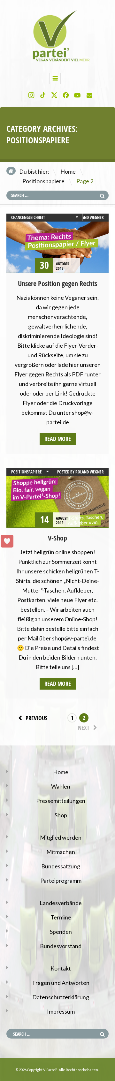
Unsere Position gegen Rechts (57, 283)
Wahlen (60, 786)
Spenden (61, 931)
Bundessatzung (60, 866)
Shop (61, 815)
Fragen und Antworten (60, 982)
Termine (60, 917)
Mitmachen (60, 851)
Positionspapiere (43, 181)
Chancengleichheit (28, 217)
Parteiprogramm (60, 880)
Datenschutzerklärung (60, 997)
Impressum (61, 1011)
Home (68, 171)
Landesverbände (61, 902)
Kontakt (60, 968)
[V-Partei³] (57, 61)
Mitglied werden (60, 837)
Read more (57, 439)
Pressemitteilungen (60, 800)
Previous (36, 718)
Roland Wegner (89, 217)
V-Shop (57, 538)
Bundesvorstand (60, 945)
